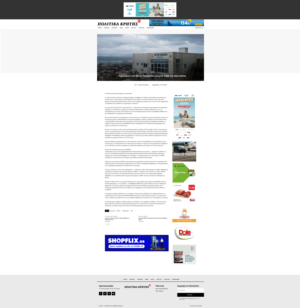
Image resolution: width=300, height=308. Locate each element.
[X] (109, 293)
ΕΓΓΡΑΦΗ (189, 295)
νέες (132, 210)
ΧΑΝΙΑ (152, 72)
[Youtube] (113, 293)
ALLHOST (199, 305)
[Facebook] (100, 293)
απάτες (119, 210)
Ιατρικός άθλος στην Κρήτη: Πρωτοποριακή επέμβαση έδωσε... (152, 218)
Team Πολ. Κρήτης (143, 85)
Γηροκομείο (125, 210)
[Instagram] (105, 293)
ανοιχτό (112, 210)
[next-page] (108, 224)
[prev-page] (106, 224)
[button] (199, 27)
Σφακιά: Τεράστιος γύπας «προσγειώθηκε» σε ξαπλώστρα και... (117, 218)
